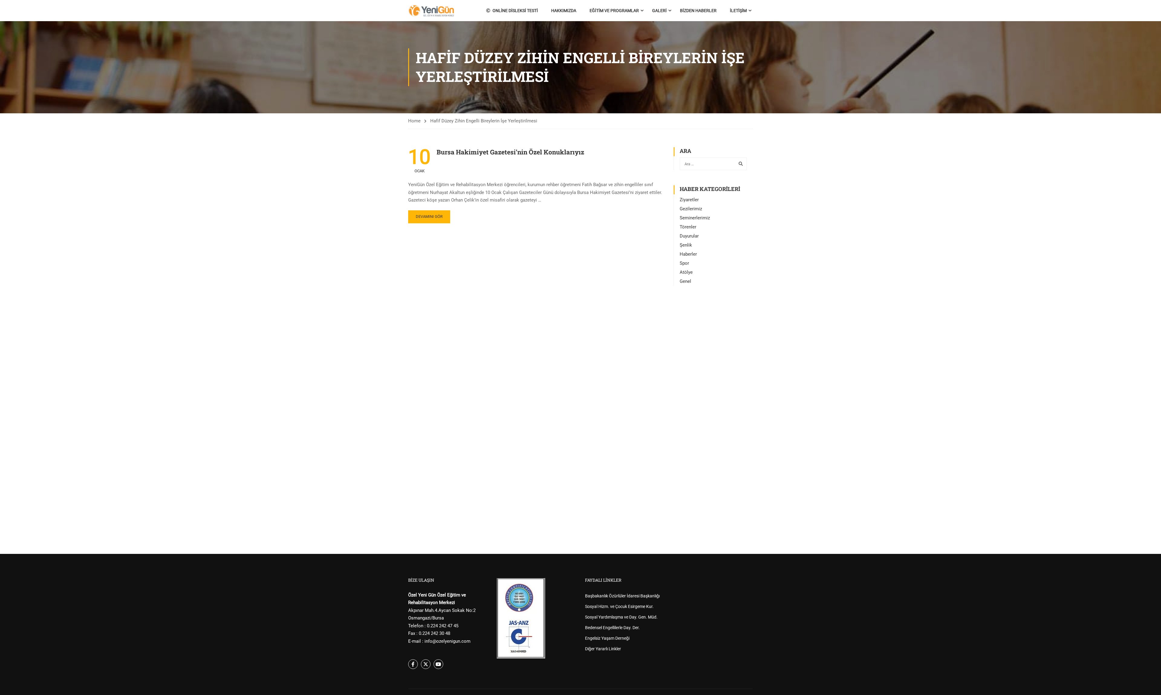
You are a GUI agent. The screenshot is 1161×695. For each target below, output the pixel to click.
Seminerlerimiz (695, 218)
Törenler (688, 227)
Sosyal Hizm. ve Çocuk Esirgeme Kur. (619, 606)
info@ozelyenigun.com (447, 641)
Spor (684, 263)
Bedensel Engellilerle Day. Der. (612, 627)
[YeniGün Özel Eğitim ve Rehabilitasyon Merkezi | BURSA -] (431, 11)
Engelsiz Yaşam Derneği (607, 638)
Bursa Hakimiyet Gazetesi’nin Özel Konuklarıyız (510, 152)
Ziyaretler (689, 199)
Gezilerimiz (691, 209)
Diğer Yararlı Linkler (603, 648)
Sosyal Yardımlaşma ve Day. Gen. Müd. (621, 617)
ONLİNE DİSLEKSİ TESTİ (515, 10)
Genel (685, 281)
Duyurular (689, 236)
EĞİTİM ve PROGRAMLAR (614, 10)
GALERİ (659, 10)
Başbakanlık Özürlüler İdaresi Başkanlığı (622, 595)
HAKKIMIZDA (563, 10)
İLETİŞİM (738, 10)
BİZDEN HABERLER (698, 10)
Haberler (688, 254)
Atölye (686, 272)
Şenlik (686, 245)
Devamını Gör (429, 216)
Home (414, 121)
